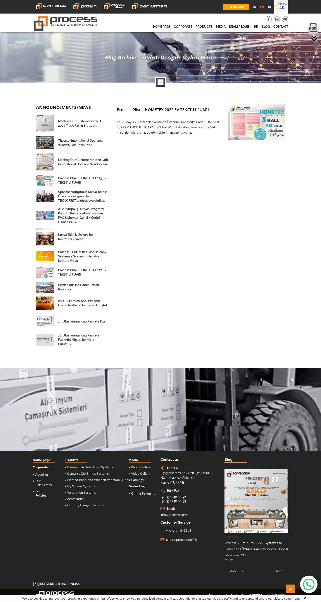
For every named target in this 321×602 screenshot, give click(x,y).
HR (256, 26)
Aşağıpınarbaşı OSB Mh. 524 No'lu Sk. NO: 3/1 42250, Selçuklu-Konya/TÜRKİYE (187, 477)
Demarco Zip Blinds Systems (88, 473)
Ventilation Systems (81, 492)
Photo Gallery (141, 467)
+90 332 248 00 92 (173, 497)
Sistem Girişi (236, 7)
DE (270, 7)
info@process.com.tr (175, 515)
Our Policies (40, 493)
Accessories (75, 499)
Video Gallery (140, 473)
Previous (236, 571)
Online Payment (143, 493)
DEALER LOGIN (239, 26)
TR (254, 7)
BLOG (266, 26)
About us (41, 474)
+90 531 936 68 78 (178, 530)
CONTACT (280, 26)
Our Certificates (43, 483)
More (228, 560)
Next (279, 571)
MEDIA (221, 26)
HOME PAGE (161, 26)
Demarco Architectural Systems (90, 467)
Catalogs (137, 480)
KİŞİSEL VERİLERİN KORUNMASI (58, 583)
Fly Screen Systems (81, 486)
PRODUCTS (204, 26)
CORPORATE (183, 26)
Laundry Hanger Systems (85, 505)
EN (262, 7)
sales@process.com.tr (181, 539)
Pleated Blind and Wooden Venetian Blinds (98, 480)
